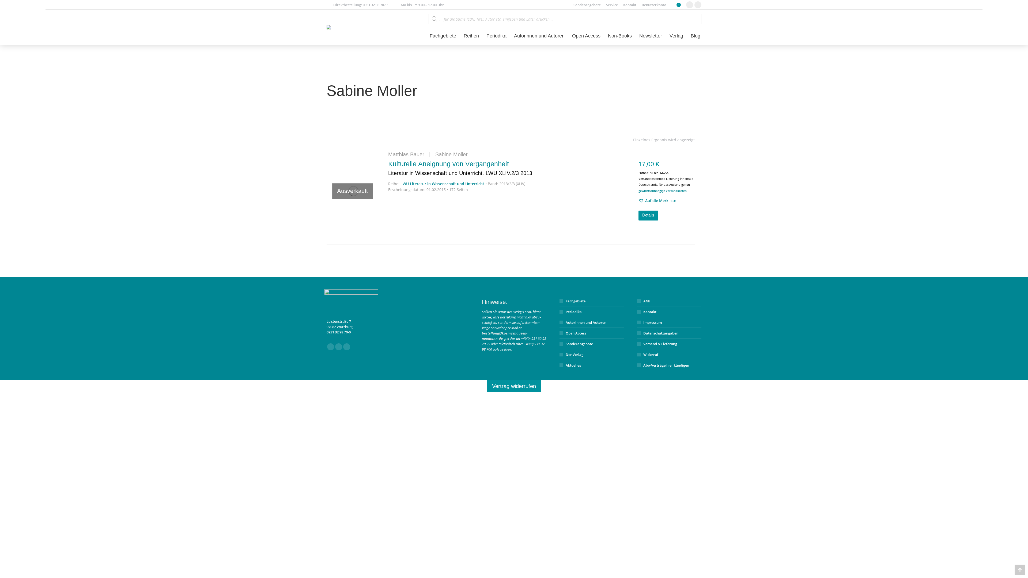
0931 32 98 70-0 (339, 332)
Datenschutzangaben (660, 333)
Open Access (576, 333)
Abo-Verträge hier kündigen (666, 365)
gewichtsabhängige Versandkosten (662, 191)
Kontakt (649, 311)
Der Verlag (574, 354)
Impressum (652, 322)
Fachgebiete (575, 301)
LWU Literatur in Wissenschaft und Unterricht (442, 183)
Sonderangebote (579, 343)
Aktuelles (573, 365)
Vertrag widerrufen (514, 386)
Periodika (574, 311)
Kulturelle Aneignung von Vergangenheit (460, 168)
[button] (657, 201)
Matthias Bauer (406, 154)
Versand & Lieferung (660, 343)
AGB (647, 301)
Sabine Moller (451, 154)
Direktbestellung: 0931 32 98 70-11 (361, 4)
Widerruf (650, 354)
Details (648, 215)
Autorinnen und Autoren (586, 322)
